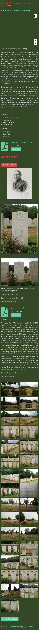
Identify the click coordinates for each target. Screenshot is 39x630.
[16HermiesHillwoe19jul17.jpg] (29, 461)
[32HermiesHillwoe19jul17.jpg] (29, 562)
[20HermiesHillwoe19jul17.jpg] (29, 490)
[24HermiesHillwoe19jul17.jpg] (29, 519)
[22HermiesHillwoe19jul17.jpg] (29, 504)
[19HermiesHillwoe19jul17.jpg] (10, 490)
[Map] (19, 29)
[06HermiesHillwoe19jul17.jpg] (29, 418)
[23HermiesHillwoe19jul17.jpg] (10, 519)
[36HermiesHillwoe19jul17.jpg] (29, 591)
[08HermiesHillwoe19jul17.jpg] (29, 432)
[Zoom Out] (35, 43)
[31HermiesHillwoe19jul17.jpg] (10, 562)
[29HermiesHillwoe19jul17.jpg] (10, 548)
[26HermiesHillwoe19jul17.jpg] (29, 533)
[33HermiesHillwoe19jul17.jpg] (10, 577)
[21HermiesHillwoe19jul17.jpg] (10, 504)
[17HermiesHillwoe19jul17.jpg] (10, 476)
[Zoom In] (35, 40)
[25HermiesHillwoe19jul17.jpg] (10, 533)
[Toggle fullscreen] (35, 16)
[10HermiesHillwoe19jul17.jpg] (29, 447)
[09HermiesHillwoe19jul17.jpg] (10, 447)
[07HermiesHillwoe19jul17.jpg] (10, 432)
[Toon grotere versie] (19, 183)
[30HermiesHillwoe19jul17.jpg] (29, 548)
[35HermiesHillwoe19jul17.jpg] (10, 591)
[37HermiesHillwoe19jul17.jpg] (10, 605)
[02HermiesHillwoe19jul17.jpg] (29, 389)
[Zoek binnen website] (2, 3)
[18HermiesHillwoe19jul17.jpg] (29, 476)
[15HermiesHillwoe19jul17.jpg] (10, 461)
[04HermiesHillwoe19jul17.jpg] (29, 403)
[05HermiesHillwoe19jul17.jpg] (10, 418)
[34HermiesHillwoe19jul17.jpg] (29, 577)
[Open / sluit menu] (36, 3)
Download (15, 149)
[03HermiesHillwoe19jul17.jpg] (10, 403)
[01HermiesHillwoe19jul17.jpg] (10, 389)
